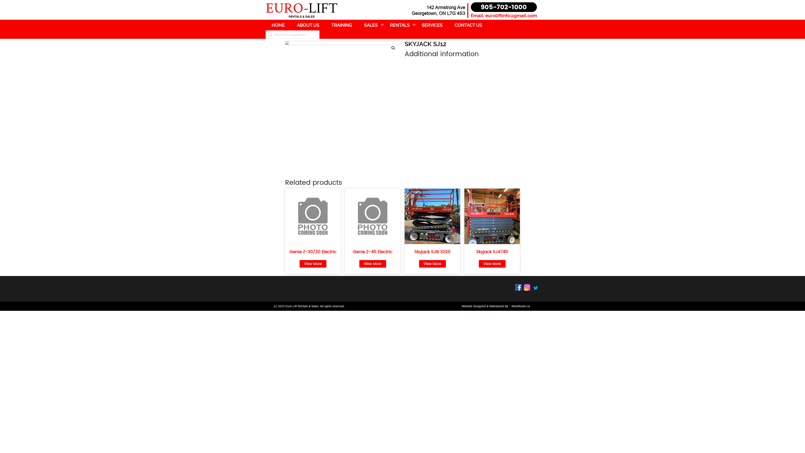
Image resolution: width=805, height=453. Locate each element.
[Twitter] (535, 287)
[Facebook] (518, 287)
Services (432, 25)
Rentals (400, 25)
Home (278, 25)
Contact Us (468, 25)
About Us (308, 25)
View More (313, 264)
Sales (371, 25)
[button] (393, 48)
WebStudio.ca (521, 306)
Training (341, 25)
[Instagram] (527, 287)
